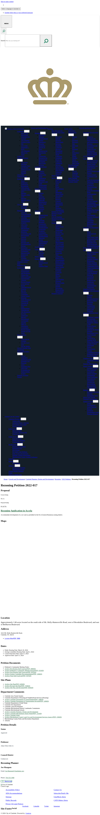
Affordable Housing (42, 136)
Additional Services (59, 164)
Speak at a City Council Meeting (25, 171)
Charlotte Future (88, 358)
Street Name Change (42, 204)
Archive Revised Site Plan (17, 686)
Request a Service (57, 293)
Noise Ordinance (24, 181)
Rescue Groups (17, 426)
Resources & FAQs (93, 392)
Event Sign (59, 237)
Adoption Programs (15, 419)
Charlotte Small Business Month (92, 153)
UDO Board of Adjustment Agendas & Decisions (25, 302)
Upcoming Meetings (24, 163)
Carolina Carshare (41, 208)
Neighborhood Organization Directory (43, 243)
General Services (23, 238)
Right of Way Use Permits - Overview (60, 249)
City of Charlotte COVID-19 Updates (75, 173)
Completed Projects (93, 352)
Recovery (75, 142)
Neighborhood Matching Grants (43, 238)
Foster (10, 473)
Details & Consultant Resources (90, 276)
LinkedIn (36, 806)
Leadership (20, 131)
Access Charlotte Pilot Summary (92, 369)
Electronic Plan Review (91, 207)
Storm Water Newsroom (59, 195)
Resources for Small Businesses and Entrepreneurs (92, 140)
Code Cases (42, 175)
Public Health (72, 167)
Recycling (59, 137)
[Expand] (27, 128)
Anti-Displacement (25, 307)
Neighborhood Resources (43, 216)
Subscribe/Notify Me (61, 793)
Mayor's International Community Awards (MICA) (25, 320)
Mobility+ (86, 390)
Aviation (23, 258)
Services (50, 129)
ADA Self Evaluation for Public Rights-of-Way (25, 370)
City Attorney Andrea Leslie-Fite (25, 142)
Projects (58, 197)
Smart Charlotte (88, 366)
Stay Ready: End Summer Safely (73, 181)
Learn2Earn (90, 372)
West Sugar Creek (92, 237)
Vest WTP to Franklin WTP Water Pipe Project (93, 340)
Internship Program (24, 207)
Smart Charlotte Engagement (92, 374)
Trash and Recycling (58, 132)
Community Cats (17, 442)
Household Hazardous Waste (59, 152)
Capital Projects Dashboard (92, 344)
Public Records (11, 800)
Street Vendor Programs (60, 268)
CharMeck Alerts (60, 797)
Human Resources (24, 247)
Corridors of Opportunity (91, 227)
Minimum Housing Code (43, 181)
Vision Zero (24, 275)
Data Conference (92, 377)
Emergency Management (72, 131)
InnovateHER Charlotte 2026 (91, 386)
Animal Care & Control (12, 416)
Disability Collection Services (59, 147)
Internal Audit (25, 253)
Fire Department (73, 165)
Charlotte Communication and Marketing (26, 214)
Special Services (58, 139)
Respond (75, 149)
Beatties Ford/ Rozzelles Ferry (92, 241)
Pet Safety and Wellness (19, 452)
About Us (59, 180)
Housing (37, 133)
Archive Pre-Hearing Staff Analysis (20, 669)
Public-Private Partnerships (91, 150)
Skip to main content (7, 1)
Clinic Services (13, 437)
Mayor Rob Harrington (24, 134)
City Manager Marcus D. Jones (25, 152)
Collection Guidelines (59, 157)
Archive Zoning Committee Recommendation (23, 674)
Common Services (92, 299)
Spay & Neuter (17, 439)
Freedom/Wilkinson (93, 246)
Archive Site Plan (15, 684)
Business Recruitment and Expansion (92, 145)
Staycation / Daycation (19, 424)
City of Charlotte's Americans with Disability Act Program (26, 359)
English (19, 5)
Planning (90, 295)
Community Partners (18, 468)
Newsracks (59, 288)
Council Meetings (22, 158)
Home (6, 479)
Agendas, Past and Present (25, 167)
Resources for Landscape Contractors (91, 282)
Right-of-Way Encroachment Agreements (60, 263)
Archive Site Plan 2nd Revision (19, 688)
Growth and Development (87, 128)
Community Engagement (42, 225)
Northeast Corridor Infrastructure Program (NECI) (93, 319)
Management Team (18, 469)
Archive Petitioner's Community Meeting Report (24, 670)
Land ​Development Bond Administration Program (93, 193)
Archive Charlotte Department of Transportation (24, 699)
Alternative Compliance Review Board (25, 327)
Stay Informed (75, 145)
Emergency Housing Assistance (42, 144)
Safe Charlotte (72, 178)
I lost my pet (16, 434)
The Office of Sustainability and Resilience (25, 271)
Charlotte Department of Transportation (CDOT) (25, 220)
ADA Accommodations (14, 793)
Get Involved (39, 211)
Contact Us (20, 156)
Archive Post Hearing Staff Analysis (20, 672)
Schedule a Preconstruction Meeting (92, 187)
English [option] (19, 12)
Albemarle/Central (92, 239)
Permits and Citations (19, 446)
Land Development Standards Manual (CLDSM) (93, 181)
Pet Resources (13, 444)
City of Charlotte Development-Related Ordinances (93, 202)
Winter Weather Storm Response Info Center (75, 159)
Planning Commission (91, 305)
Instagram (57, 806)
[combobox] (11, 8)
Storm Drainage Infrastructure (60, 208)
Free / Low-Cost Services (20, 453)
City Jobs (20, 204)
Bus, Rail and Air (57, 131)
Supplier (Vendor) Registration (92, 260)
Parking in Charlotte (58, 212)
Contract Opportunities (91, 256)
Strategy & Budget (24, 255)
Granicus (28, 813)
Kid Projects (16, 463)
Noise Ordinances (42, 177)
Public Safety (68, 129)
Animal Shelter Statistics (16, 471)
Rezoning (90, 302)
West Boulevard (92, 244)
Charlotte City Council (25, 137)
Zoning (89, 297)
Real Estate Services (42, 164)
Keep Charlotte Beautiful (41, 220)
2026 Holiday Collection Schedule (60, 172)
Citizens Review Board (25, 281)
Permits (54, 223)
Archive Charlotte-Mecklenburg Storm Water (23, 713)
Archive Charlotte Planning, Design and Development (21, 712)
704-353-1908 (9, 778)
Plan (73, 147)
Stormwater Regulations (59, 203)
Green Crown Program (25, 297)
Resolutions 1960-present (25, 187)
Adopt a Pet (16, 421)
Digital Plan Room (93, 210)
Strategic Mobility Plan (90, 364)
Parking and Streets (41, 189)
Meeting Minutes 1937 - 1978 (25, 200)
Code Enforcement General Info (43, 185)
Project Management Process (91, 349)
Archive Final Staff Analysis (18, 676)
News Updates (21, 335)
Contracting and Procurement (26, 234)
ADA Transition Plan (25, 365)
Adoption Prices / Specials (20, 423)
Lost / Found (13, 429)
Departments (21, 210)
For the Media (25, 346)
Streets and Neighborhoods (39, 128)
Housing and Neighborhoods (26, 243)
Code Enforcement (40, 167)
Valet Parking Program (60, 280)
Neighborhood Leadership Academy (43, 229)
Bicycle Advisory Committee (24, 292)
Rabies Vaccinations (18, 440)
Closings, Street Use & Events (59, 226)
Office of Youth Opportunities (26, 277)
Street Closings (41, 196)
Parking (41, 193)
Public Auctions (92, 263)
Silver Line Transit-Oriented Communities (90, 398)
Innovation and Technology (25, 250)
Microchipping (17, 431)
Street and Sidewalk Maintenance (43, 200)
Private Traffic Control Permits (60, 284)
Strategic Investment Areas (92, 394)
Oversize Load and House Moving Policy (58, 274)
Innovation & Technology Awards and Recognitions (91, 381)
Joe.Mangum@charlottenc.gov (14, 771)
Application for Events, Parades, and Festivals (59, 232)
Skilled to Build (88, 401)
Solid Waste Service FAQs (60, 167)
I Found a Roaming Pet (19, 432)
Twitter (46, 806)
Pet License (16, 450)
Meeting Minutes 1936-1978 (25, 195)
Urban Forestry (91, 175)
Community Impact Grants (43, 233)
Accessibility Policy (13, 790)
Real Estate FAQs (92, 333)
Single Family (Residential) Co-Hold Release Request (92, 166)
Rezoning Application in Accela (16, 510)
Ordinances (24, 184)
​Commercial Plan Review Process (92, 161)
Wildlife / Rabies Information (21, 455)
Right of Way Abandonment (60, 259)
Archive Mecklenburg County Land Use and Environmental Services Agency (33, 717)
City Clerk (24, 225)
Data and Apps (58, 182)
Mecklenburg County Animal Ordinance (24, 457)
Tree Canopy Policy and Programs (91, 309)
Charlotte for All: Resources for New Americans (25, 312)
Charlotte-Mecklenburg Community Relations (25, 229)
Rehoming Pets (17, 448)
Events (41, 251)
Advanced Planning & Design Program (93, 329)
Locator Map (12, 638)
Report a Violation (41, 172)
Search (3, 40)
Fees (57, 185)
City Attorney (25, 260)
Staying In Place (42, 148)
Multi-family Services (59, 143)
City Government (18, 129)
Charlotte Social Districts (26, 288)
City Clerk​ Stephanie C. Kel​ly (25, 147)
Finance (23, 241)
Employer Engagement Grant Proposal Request (93, 412)
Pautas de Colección (59, 160)
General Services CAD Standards (92, 272)
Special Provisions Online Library (92, 253)
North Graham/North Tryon (91, 233)
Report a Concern (58, 200)
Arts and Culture (41, 254)
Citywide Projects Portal (90, 313)
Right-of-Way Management (60, 291)
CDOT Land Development (60, 245)
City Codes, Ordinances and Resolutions (22, 177)
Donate (11, 461)
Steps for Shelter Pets (15, 475)
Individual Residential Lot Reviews (91, 224)
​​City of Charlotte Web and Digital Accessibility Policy (24, 349)
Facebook (25, 806)
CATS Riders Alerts (61, 800)
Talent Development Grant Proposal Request (91, 406)
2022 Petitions (66, 479)
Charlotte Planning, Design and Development (91, 290)
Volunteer (12, 459)
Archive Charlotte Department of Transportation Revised (27, 701)
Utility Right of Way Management (60, 240)
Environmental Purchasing (91, 286)
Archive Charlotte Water (12, 715)
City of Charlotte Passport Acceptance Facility (58, 218)
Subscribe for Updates (25, 340)
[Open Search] (4, 31)
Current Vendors (92, 264)
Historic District (92, 300)
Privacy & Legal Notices (14, 804)
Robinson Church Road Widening (92, 355)
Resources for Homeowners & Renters (43, 159)
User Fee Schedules (90, 198)
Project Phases (91, 326)
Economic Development (90, 132)
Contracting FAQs (92, 266)
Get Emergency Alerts (75, 152)
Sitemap (8, 797)
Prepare (74, 137)
